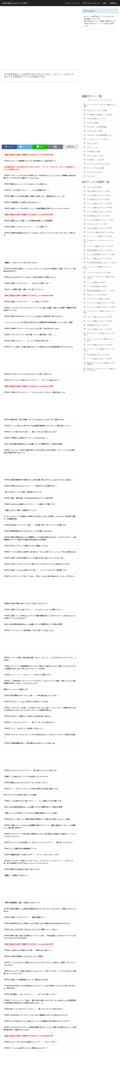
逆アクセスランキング (91, 3)
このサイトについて (72, 3)
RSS (104, 3)
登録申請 (113, 3)
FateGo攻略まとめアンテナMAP (14, 3)
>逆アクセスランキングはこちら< (100, 100)
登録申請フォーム (95, 23)
